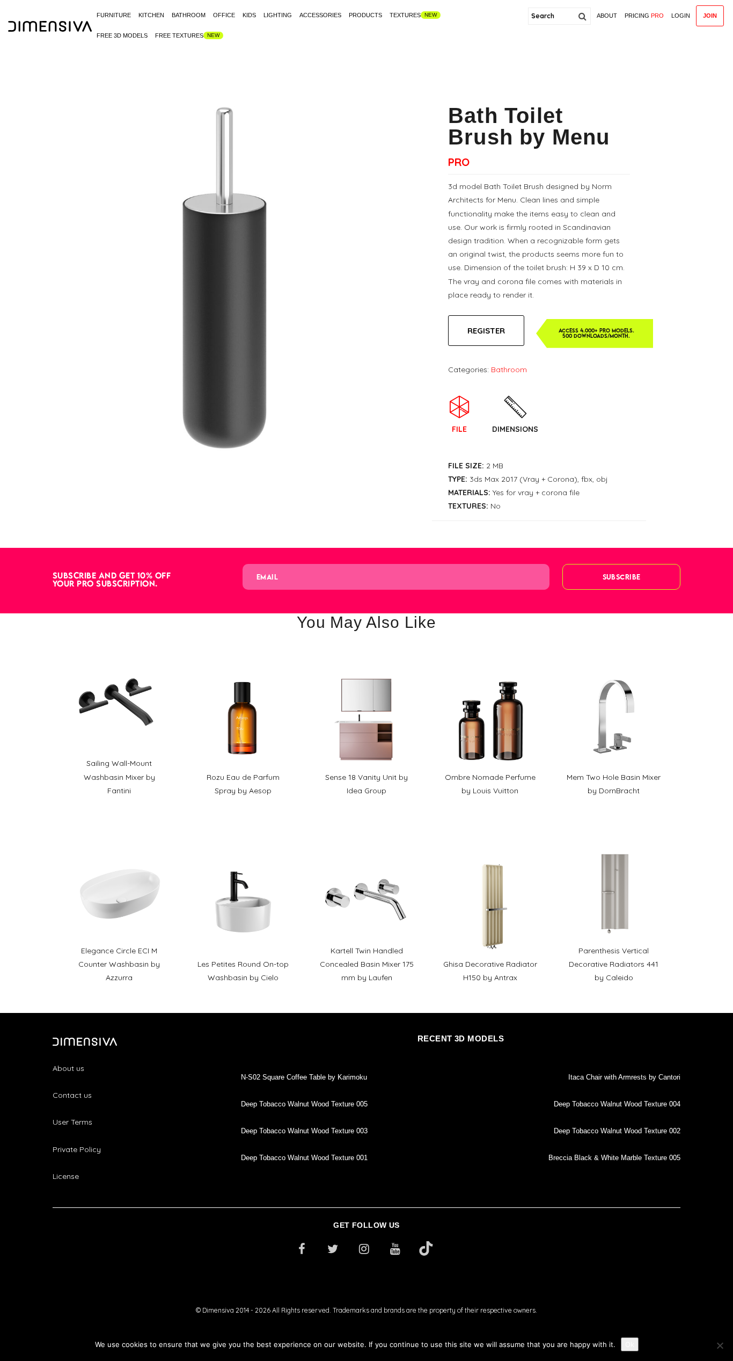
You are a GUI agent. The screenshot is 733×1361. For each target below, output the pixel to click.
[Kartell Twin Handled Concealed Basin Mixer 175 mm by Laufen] (366, 842)
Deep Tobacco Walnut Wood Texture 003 (304, 1131)
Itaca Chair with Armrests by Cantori (624, 1077)
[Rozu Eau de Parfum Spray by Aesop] (242, 669)
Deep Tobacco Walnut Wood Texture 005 (304, 1104)
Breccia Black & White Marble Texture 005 (614, 1158)
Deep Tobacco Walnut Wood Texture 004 (617, 1104)
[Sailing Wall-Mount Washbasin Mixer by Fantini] (119, 655)
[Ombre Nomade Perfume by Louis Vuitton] (490, 669)
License (66, 1176)
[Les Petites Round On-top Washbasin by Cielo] (242, 856)
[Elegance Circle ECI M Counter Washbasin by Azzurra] (119, 842)
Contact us (72, 1095)
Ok (629, 1344)
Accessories (320, 15)
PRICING (644, 15)
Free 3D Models (122, 35)
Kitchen (151, 15)
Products (365, 15)
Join (710, 15)
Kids (249, 15)
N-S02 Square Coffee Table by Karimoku (304, 1077)
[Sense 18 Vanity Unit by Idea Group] (366, 669)
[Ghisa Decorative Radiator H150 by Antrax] (490, 856)
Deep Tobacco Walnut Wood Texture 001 (304, 1158)
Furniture (114, 15)
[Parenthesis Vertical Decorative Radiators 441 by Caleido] (614, 842)
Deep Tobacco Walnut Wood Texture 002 (617, 1131)
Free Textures (179, 35)
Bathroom (189, 15)
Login (680, 15)
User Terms (72, 1122)
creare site (366, 1324)
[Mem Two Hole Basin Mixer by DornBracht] (614, 669)
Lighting (277, 15)
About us (68, 1068)
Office (224, 15)
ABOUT (607, 15)
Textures (405, 15)
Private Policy (77, 1149)
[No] (719, 1345)
